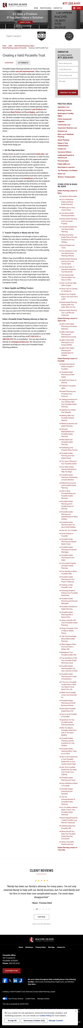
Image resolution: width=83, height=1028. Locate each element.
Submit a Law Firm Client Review (41, 924)
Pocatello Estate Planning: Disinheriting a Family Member (69, 477)
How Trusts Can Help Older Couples (68, 284)
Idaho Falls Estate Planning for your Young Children (67, 342)
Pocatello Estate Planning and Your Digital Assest (67, 455)
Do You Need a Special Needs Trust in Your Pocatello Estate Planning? (69, 811)
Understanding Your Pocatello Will (68, 827)
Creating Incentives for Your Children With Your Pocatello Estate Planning (69, 403)
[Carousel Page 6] (49, 909)
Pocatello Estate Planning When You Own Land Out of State (69, 668)
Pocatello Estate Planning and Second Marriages (69, 549)
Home (36, 8)
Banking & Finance (64, 110)
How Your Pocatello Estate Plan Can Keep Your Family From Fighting (69, 770)
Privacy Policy (41, 947)
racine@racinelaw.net (20, 342)
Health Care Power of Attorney (68, 381)
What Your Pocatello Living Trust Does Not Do (69, 695)
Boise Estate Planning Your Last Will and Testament (69, 312)
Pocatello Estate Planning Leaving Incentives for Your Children (67, 741)
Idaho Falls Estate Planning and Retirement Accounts (68, 334)
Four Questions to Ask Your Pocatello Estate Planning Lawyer (69, 660)
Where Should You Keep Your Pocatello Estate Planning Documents (68, 835)
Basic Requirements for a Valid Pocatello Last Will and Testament (69, 820)
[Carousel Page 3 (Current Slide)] (40, 909)
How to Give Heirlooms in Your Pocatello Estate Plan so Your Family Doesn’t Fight (69, 760)
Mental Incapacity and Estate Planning (69, 425)
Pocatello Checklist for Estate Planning (69, 608)
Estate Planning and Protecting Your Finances (68, 393)
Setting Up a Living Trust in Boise (68, 209)
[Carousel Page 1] (33, 909)
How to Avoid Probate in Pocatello (69, 715)
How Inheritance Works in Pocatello (69, 784)
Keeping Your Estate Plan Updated (68, 411)
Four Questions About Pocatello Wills (69, 572)
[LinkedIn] (15, 980)
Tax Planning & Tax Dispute (68, 170)
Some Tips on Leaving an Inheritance (69, 290)
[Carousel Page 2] (36, 909)
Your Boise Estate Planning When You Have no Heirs (68, 277)
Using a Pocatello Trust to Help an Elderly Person (69, 630)
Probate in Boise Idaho (69, 196)
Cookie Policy (30, 999)
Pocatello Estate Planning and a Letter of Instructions (69, 676)
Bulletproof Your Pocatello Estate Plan (68, 653)
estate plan (39, 154)
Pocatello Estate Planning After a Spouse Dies (67, 614)
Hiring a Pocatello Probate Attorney (67, 843)
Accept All (12, 1021)
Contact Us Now (25, 22)
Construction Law (64, 125)
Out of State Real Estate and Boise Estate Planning (67, 202)
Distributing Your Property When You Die (69, 449)
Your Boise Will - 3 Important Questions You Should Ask (68, 269)
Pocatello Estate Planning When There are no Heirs (69, 751)
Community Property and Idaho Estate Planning (68, 565)
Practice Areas (45, 8)
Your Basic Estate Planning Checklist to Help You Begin (68, 469)
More (79, 8)
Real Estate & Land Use (66, 167)
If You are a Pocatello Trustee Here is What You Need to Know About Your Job (68, 685)
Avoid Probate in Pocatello (67, 535)
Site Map (51, 947)
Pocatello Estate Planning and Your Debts (67, 557)
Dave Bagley (30, 112)
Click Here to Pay (11, 970)
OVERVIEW (9, 63)
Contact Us (57, 8)
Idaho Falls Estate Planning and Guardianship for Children (67, 351)
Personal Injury (63, 161)
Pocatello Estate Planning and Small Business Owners (68, 703)
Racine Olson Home (15, 5)
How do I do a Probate (69, 530)
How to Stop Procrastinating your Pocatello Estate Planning (68, 494)
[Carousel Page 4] (43, 909)
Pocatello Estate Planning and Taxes (68, 779)
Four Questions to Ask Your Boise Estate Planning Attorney (69, 253)
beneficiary (29, 178)
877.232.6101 (33, 336)
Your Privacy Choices (15, 999)
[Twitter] (10, 980)
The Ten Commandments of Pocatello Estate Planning (68, 800)
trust (11, 154)
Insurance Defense (64, 152)
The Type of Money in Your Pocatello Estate (69, 462)
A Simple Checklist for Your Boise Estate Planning (69, 229)
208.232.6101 (8, 339)
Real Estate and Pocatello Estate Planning (67, 442)
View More (41, 917)
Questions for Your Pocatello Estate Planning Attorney (67, 722)
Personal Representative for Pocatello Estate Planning (67, 432)
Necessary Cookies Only (34, 1021)
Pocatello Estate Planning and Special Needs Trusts (68, 541)
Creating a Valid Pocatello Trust (67, 586)
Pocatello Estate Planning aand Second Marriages (69, 601)
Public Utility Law (64, 164)
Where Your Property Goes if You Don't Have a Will (69, 296)
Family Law (62, 149)
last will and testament (25, 71)
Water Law (61, 174)
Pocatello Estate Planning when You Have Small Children (68, 524)
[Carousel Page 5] (46, 909)
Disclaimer (29, 947)
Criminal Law (62, 131)
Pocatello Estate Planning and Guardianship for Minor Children (69, 515)
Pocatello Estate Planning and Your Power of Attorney (67, 579)
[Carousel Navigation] (41, 909)
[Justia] (20, 980)
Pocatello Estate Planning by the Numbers (67, 791)
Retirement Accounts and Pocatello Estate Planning (68, 485)
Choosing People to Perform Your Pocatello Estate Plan (69, 593)
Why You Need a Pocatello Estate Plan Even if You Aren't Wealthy (68, 731)
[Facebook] (5, 980)
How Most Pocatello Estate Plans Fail (68, 710)
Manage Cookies (43, 999)
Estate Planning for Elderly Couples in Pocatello (68, 366)
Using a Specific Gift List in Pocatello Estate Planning (69, 622)
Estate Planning (63, 140)
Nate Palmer (16, 112)
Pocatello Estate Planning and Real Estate (67, 374)
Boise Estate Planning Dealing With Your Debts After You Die (69, 304)
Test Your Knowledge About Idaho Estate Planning (68, 638)
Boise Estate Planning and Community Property (69, 221)
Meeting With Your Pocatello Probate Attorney (67, 418)
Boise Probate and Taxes (67, 246)
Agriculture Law (63, 107)
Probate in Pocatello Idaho (68, 387)
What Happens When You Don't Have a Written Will (68, 646)
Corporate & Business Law (67, 128)
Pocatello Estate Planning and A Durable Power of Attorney (67, 505)
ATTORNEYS (23, 63)
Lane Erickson (37, 109)
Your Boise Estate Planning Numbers (67, 214)
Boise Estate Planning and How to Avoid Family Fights (69, 261)
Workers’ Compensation (66, 177)
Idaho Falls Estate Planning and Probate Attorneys (69, 326)
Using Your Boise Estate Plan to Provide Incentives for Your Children (69, 238)
